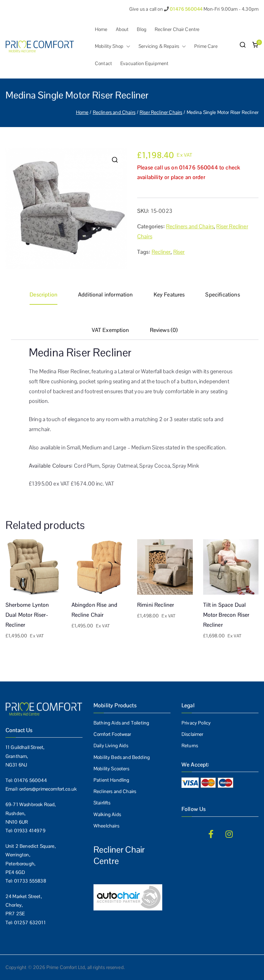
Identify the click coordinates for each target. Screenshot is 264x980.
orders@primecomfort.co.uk (48, 789)
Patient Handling (112, 780)
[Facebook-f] (210, 834)
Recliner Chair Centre (177, 29)
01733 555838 (30, 881)
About (122, 29)
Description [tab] (43, 294)
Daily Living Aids (111, 745)
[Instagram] (229, 834)
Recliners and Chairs (114, 112)
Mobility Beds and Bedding (122, 757)
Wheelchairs (106, 826)
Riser (179, 252)
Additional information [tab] (105, 294)
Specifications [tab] (222, 294)
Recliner (161, 252)
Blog (141, 29)
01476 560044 (30, 780)
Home (101, 29)
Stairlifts (102, 803)
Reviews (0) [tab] (164, 330)
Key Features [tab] (169, 294)
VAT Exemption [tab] (110, 330)
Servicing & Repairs (159, 46)
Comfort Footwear (112, 734)
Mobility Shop (109, 46)
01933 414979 (29, 830)
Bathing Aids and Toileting (121, 723)
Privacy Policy (196, 723)
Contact (103, 63)
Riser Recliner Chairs (161, 112)
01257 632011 (30, 922)
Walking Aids (107, 814)
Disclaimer (193, 734)
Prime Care (206, 46)
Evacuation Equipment (144, 63)
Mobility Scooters (111, 768)
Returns (190, 745)
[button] (126, 46)
